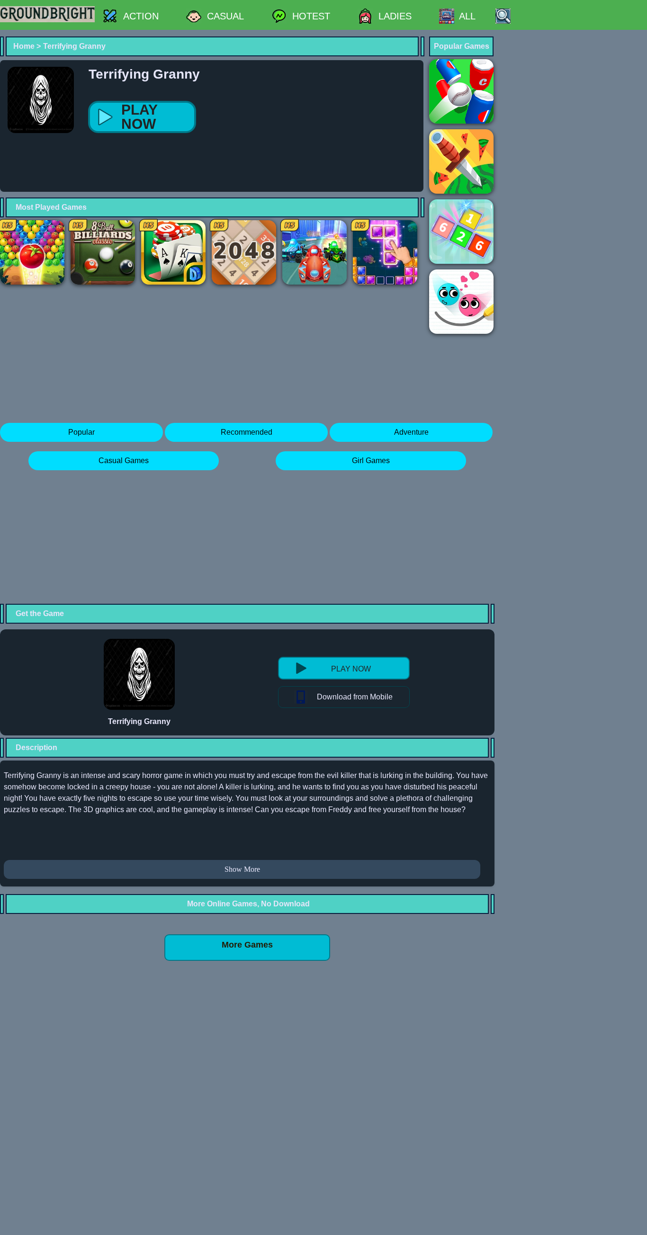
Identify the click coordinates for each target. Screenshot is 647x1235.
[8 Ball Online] (103, 252)
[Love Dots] (461, 301)
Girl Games (371, 460)
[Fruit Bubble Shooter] (32, 252)
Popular (81, 432)
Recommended (246, 432)
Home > (27, 46)
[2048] (244, 252)
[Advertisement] (181, 173)
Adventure (411, 432)
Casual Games (124, 460)
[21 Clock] (173, 252)
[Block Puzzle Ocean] (385, 252)
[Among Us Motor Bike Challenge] (314, 252)
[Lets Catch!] (461, 231)
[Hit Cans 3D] (461, 91)
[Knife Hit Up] (461, 161)
